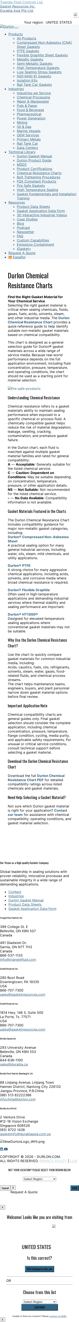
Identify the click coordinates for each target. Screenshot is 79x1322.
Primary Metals (29, 139)
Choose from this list (39, 1292)
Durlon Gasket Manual (34, 156)
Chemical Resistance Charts (39, 173)
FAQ (20, 236)
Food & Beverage (30, 110)
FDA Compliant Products (36, 181)
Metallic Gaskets (30, 59)
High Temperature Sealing (37, 190)
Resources (16, 202)
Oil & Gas (24, 127)
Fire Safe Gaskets (31, 185)
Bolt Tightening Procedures (38, 177)
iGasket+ (24, 249)
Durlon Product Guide (34, 160)
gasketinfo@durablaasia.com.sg (25, 1134)
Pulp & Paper (27, 106)
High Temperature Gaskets (38, 68)
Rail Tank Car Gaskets (34, 84)
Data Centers (27, 148)
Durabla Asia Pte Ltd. (17, 10)
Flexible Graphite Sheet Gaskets (42, 55)
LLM (73, 1161)
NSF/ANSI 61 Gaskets (34, 76)
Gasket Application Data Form (41, 211)
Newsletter (25, 232)
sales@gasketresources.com (22, 994)
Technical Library (22, 152)
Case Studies (27, 219)
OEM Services (28, 135)
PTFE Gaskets (28, 51)
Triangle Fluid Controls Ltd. (21, 2)
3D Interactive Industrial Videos (42, 215)
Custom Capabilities (33, 240)
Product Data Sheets (33, 206)
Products (15, 34)
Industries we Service (34, 93)
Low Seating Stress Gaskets (39, 72)
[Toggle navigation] (16, 27)
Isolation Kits (27, 80)
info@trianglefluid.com (18, 959)
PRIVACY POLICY (53, 1161)
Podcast (23, 228)
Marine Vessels (28, 131)
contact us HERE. (58, 1316)
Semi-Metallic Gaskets (34, 63)
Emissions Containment (35, 244)
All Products (26, 38)
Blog (20, 223)
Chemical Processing (33, 97)
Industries (16, 89)
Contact (14, 892)
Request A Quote (21, 253)
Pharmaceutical (29, 114)
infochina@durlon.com (18, 1099)
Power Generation (31, 118)
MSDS (22, 164)
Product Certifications (34, 169)
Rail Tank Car (27, 143)
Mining (22, 122)
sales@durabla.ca (14, 1064)
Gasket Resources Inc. (17, 6)
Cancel (5, 1188)
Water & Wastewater (33, 101)
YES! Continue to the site (39, 1269)
